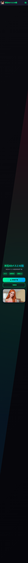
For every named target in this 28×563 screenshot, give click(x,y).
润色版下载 (15, 280)
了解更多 (14, 285)
